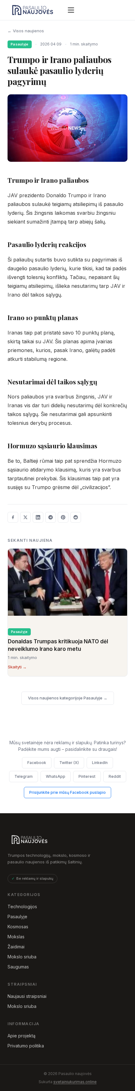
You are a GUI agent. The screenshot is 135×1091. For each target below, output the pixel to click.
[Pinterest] (63, 517)
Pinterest (86, 776)
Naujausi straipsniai (27, 996)
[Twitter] (25, 517)
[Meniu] (71, 10)
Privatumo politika (26, 1045)
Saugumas (18, 966)
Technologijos (22, 906)
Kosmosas (18, 926)
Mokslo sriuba (22, 956)
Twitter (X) (69, 762)
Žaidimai (16, 946)
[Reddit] (75, 517)
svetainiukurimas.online (75, 1081)
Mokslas (16, 936)
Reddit (115, 776)
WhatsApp (55, 776)
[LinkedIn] (38, 517)
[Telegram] (50, 517)
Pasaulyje (17, 916)
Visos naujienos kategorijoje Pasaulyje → (67, 697)
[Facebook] (13, 517)
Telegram (23, 776)
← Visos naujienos (26, 30)
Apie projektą (21, 1035)
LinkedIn (100, 762)
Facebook (36, 762)
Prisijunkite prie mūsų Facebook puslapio (67, 792)
